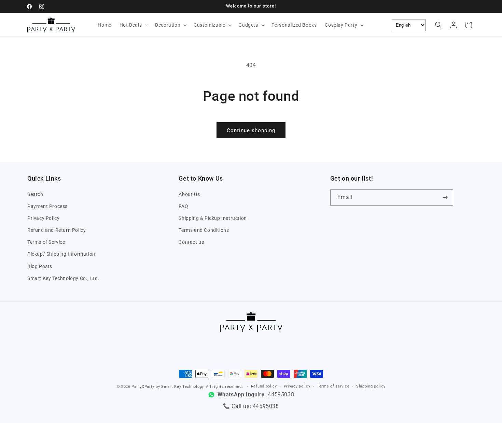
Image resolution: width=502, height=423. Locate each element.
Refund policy (264, 386)
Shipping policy (371, 386)
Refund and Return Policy (56, 230)
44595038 (266, 406)
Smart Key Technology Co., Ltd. (63, 278)
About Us (189, 194)
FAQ (183, 206)
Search (35, 194)
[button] (133, 25)
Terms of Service (46, 242)
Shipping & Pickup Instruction (213, 218)
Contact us (191, 242)
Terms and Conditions (204, 230)
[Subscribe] (445, 197)
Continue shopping (251, 130)
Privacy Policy (43, 218)
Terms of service (333, 386)
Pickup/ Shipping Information (61, 254)
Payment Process (47, 206)
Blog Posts (39, 266)
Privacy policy (297, 386)
